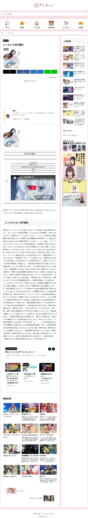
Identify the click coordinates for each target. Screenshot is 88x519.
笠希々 (14, 111)
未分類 (6, 40)
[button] (86, 14)
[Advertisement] (30, 94)
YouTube (26, 119)
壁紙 (33, 171)
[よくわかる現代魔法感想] (11, 136)
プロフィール (16, 119)
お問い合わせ (67, 131)
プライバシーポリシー (70, 135)
